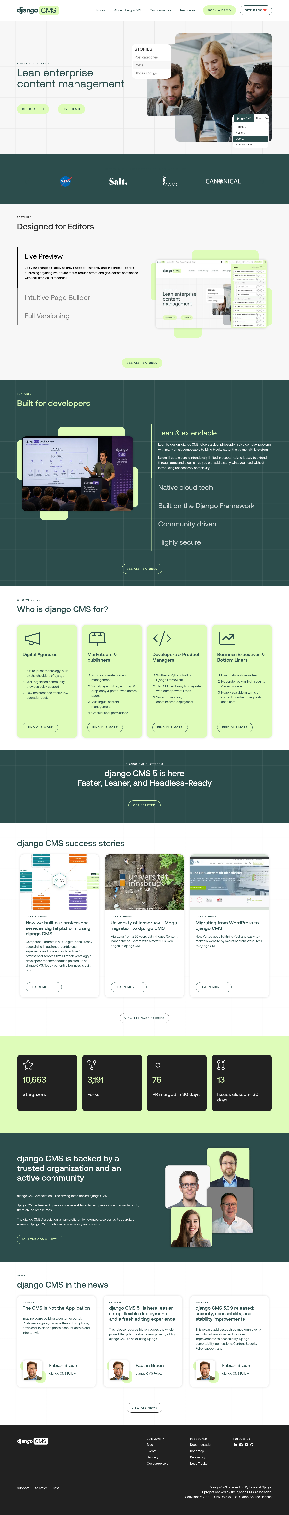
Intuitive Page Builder (57, 297)
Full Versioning (47, 316)
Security (152, 1457)
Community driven (187, 524)
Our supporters (157, 1463)
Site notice (40, 1488)
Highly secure (179, 542)
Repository (197, 1457)
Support (23, 1488)
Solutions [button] (99, 10)
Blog (150, 1445)
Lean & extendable (187, 433)
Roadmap (197, 1451)
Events (151, 1451)
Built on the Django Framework (206, 506)
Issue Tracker (199, 1463)
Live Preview (44, 256)
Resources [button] (187, 10)
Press (55, 1488)
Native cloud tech (185, 487)
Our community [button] (161, 10)
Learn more (41, 987)
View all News (144, 1407)
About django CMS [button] (127, 10)
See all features (142, 362)
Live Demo (71, 109)
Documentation (201, 1445)
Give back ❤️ (256, 10)
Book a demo (219, 10)
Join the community (39, 1239)
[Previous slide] (28, 181)
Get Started (33, 109)
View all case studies (144, 1018)
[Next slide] (261, 181)
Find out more (40, 727)
